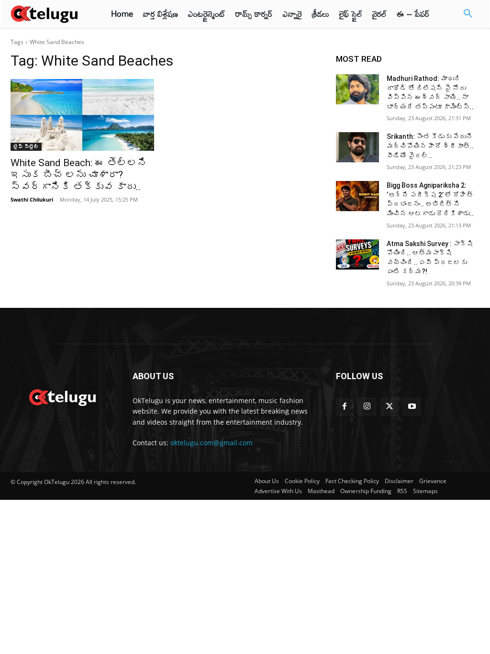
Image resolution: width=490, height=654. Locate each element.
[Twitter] (390, 407)
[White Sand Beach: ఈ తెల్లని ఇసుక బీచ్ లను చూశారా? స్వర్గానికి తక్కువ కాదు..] (82, 115)
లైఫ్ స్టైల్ (26, 146)
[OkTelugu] (49, 13)
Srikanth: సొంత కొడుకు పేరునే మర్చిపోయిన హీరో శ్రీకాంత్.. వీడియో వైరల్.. (430, 146)
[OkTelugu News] (62, 396)
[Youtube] (412, 407)
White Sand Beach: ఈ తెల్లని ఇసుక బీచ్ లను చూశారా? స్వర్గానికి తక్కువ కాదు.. (79, 174)
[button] (468, 13)
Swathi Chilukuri (32, 199)
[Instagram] (367, 407)
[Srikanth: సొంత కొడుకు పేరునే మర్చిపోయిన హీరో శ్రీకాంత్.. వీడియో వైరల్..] (357, 147)
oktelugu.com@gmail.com (211, 442)
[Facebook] (345, 407)
